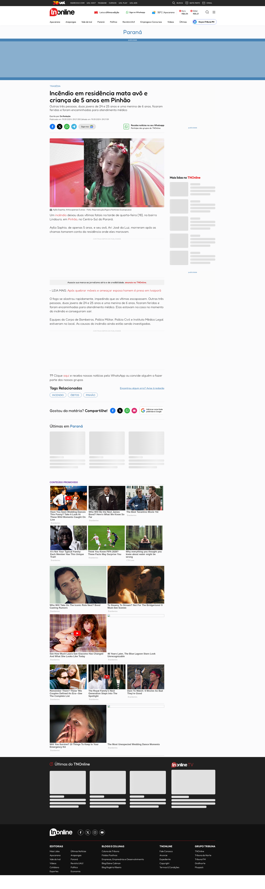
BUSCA (180, 3)
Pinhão (72, 219)
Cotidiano (54, 867)
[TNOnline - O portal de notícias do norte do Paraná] (62, 12)
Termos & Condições (169, 867)
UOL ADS (133, 3)
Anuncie (163, 855)
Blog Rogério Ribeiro (111, 867)
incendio (58, 394)
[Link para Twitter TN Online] (88, 832)
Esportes (54, 871)
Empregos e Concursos (151, 21)
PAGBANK (102, 3)
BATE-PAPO (195, 3)
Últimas (183, 21)
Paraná (100, 21)
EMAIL (209, 3)
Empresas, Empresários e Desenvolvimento (123, 859)
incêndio (61, 215)
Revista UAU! (129, 21)
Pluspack (199, 867)
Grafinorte (200, 863)
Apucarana (55, 21)
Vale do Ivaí (86, 21)
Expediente (165, 859)
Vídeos (170, 21)
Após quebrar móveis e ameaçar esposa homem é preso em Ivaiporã (114, 290)
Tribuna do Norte (203, 855)
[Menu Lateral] (214, 12)
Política (113, 21)
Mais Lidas (55, 851)
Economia (75, 871)
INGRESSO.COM (77, 3)
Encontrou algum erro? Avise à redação (142, 388)
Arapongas (71, 21)
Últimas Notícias (78, 851)
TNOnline (199, 851)
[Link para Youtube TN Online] (102, 832)
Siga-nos (85, 126)
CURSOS (112, 3)
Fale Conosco (166, 851)
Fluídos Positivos (109, 855)
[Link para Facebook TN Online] (80, 832)
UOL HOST (91, 3)
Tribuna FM (200, 859)
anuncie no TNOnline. (136, 282)
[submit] (207, 12)
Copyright (164, 863)
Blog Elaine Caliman (111, 863)
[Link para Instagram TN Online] (95, 832)
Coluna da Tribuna (110, 851)
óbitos (75, 394)
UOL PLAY (123, 3)
